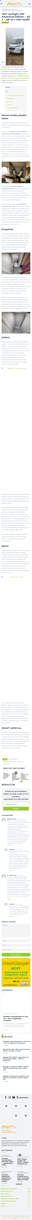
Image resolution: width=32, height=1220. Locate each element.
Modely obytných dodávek (12, 10)
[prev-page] (20, 781)
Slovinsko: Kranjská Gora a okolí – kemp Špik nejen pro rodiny (23, 1177)
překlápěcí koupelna (9, 761)
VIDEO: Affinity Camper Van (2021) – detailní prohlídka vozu (22, 1161)
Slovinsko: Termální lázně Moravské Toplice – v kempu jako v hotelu (8, 1162)
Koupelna (11, 98)
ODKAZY (16, 1218)
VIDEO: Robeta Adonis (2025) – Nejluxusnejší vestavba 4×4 (16, 777)
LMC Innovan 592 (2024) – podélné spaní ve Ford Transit (25, 776)
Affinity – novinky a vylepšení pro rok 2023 (6, 776)
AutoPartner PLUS (7, 69)
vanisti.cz (11, 1216)
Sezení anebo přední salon (16, 95)
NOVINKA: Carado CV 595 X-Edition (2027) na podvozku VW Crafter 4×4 (16, 1068)
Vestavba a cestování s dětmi (7, 1156)
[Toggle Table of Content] (6, 92)
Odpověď (9, 845)
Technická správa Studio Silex (11, 1217)
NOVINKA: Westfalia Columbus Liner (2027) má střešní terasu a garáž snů (16, 1077)
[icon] (6, 1098)
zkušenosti (6, 764)
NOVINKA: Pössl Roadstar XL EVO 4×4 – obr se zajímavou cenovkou (15, 1018)
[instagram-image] (6, 1105)
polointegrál (12, 759)
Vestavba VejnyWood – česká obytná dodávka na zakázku (6, 1178)
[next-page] (22, 781)
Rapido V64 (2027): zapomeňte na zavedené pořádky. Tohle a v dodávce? (16, 1058)
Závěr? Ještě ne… (13, 108)
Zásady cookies (24, 1217)
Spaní (10, 105)
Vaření (10, 102)
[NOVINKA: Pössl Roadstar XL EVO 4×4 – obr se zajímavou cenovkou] (16, 1002)
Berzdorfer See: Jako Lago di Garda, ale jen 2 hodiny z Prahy (16, 1050)
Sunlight (21, 761)
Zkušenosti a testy (9, 9)
